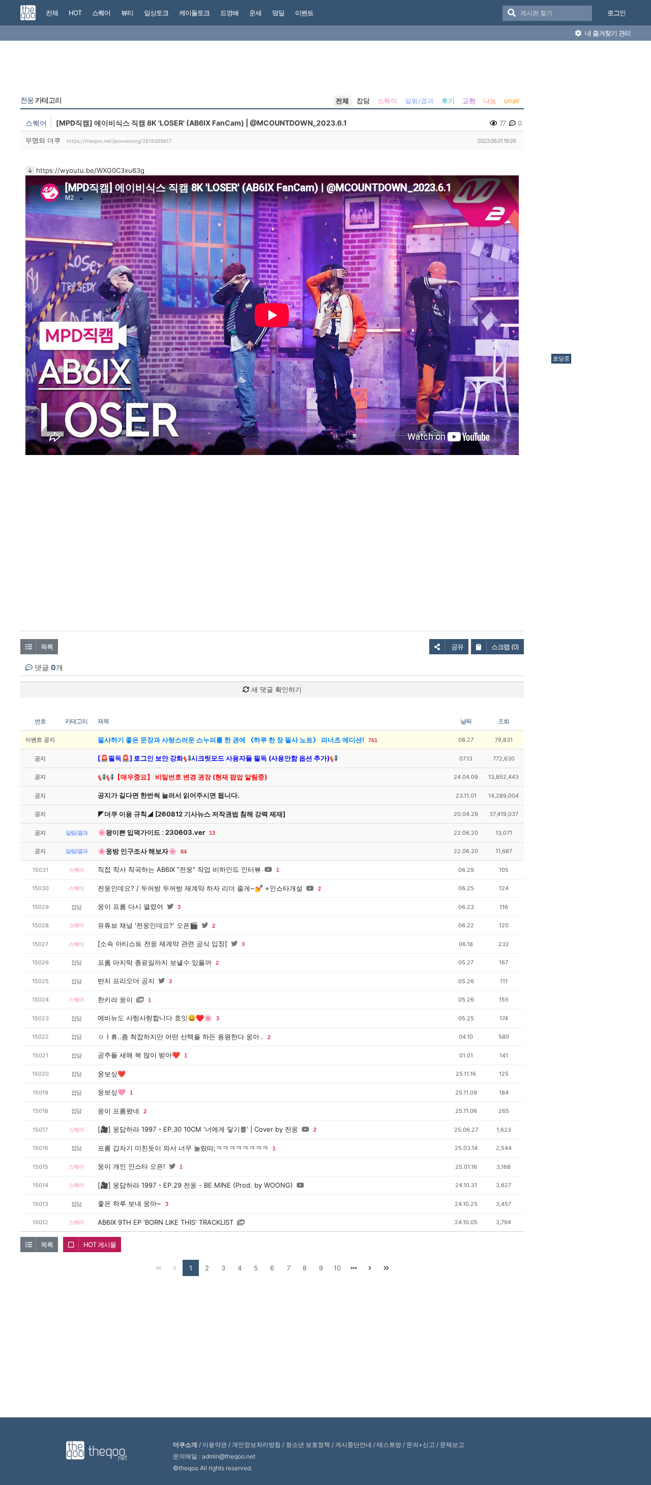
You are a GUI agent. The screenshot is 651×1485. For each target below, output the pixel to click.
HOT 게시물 (99, 1244)
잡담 (363, 101)
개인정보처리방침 (256, 1444)
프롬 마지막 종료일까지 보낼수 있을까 (155, 962)
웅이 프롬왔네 (118, 1111)
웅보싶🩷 (112, 1092)
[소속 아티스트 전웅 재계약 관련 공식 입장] (162, 944)
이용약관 (214, 1444)
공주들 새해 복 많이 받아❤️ (139, 1055)
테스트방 (389, 1444)
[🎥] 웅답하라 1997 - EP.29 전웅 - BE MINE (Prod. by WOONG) (195, 1185)
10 (337, 1268)
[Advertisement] (592, 199)
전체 (342, 101)
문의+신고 (420, 1444)
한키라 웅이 (115, 999)
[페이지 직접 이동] (353, 1268)
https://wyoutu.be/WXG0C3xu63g (90, 170)
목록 (47, 647)
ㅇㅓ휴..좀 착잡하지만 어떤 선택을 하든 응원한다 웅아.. (180, 1037)
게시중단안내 (353, 1444)
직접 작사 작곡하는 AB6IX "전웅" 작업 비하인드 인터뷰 (179, 869)
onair (512, 101)
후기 (448, 101)
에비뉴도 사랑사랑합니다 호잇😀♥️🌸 (155, 1018)
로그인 (616, 13)
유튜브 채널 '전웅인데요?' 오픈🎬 (148, 925)
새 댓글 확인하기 (275, 689)
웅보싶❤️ (112, 1074)
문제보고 (452, 1444)
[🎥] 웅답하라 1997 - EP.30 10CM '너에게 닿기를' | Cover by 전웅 (198, 1129)
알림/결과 (419, 101)
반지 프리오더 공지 (126, 981)
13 (212, 833)
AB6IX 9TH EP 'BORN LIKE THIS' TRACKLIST (165, 1222)
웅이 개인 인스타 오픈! (131, 1166)
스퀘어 (387, 101)
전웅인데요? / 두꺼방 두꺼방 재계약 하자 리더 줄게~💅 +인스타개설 (200, 888)
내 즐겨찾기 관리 (607, 33)
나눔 (489, 101)
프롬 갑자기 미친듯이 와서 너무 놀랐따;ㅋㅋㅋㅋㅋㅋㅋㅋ (183, 1148)
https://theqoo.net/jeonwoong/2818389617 (119, 141)
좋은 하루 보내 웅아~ (129, 1203)
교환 (469, 101)
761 (372, 740)
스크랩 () (505, 647)
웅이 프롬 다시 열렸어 (130, 906)
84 (184, 851)
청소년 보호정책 (308, 1444)
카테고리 (41, 100)
